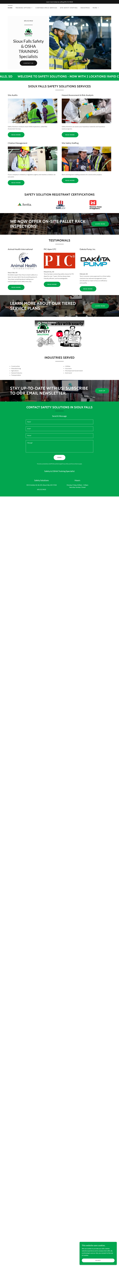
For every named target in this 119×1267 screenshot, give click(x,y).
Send (59, 457)
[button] (24, 8)
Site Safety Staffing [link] (69, 8)
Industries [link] (85, 8)
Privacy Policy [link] (65, 464)
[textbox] (59, 422)
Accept (98, 1260)
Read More (16, 135)
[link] (28, 32)
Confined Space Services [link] (46, 8)
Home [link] (10, 8)
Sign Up (102, 391)
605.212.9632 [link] (28, 21)
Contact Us (28, 63)
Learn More (100, 224)
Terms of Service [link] (75, 464)
